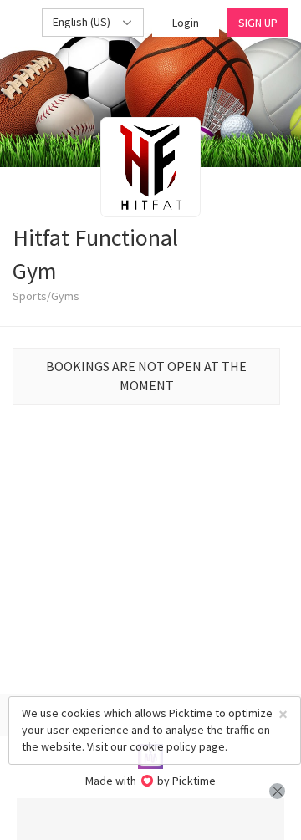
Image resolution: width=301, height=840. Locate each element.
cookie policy (163, 746)
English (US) (83, 21)
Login (185, 22)
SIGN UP (258, 22)
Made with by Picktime (151, 780)
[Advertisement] (150, 819)
